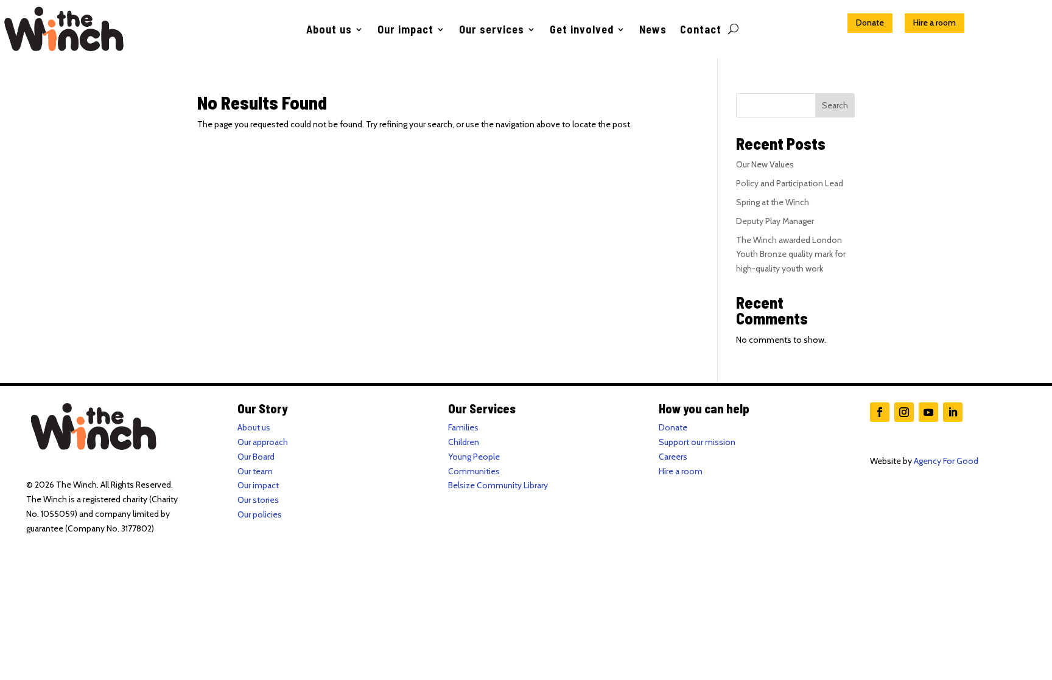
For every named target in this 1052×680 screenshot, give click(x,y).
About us (329, 30)
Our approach (262, 441)
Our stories (258, 499)
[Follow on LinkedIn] (953, 412)
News (653, 30)
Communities (474, 471)
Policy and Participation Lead (789, 183)
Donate (870, 22)
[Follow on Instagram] (904, 412)
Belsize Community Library (498, 485)
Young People (474, 456)
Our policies (259, 514)
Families (463, 427)
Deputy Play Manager (775, 221)
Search (835, 105)
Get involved (582, 30)
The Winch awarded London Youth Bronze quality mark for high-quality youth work (791, 254)
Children (463, 441)
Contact (700, 30)
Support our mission (697, 441)
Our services (491, 30)
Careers (673, 456)
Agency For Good (946, 460)
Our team (255, 471)
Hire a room (934, 22)
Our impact (405, 30)
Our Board (256, 456)
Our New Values (765, 164)
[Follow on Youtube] (928, 412)
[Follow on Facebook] (879, 412)
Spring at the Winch (772, 202)
